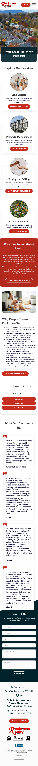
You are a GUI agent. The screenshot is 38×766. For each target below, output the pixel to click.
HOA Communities (14, 706)
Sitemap (19, 755)
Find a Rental (12, 700)
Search (18, 399)
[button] (19, 394)
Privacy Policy (19, 759)
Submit (17, 674)
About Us (28, 706)
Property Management (19, 703)
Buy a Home (25, 700)
